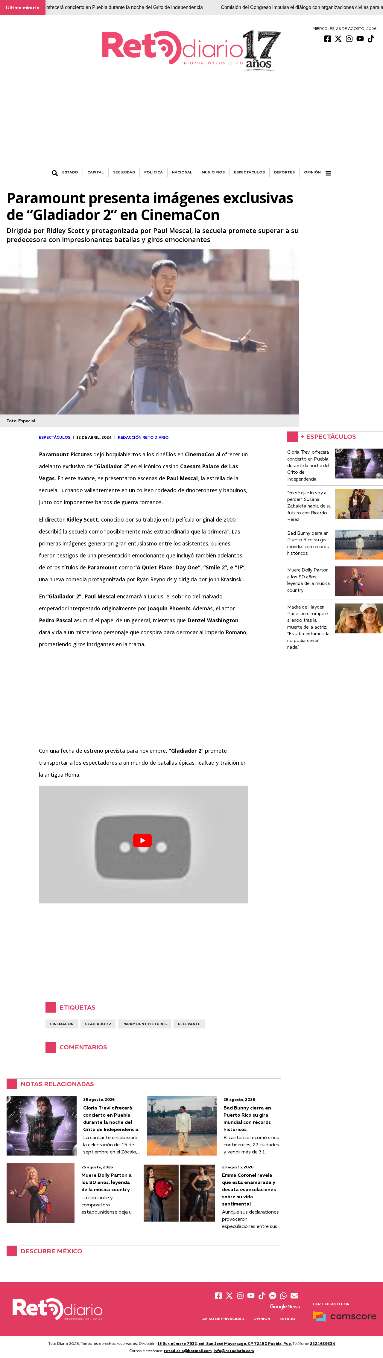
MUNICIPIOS (213, 172)
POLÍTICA (153, 172)
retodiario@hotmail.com (188, 1350)
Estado (287, 1318)
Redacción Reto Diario (143, 437)
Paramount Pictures (144, 1024)
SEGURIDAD (124, 172)
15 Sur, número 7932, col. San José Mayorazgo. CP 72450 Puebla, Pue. (224, 1343)
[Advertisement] (191, 123)
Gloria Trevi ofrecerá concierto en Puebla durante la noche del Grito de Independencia (112, 7)
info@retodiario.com (234, 1350)
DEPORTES (284, 172)
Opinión (312, 172)
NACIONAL (182, 172)
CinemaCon (62, 1024)
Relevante (189, 1024)
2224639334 (322, 1343)
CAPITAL (95, 172)
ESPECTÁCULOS (249, 172)
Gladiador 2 (98, 1024)
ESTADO (70, 172)
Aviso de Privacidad (223, 1318)
